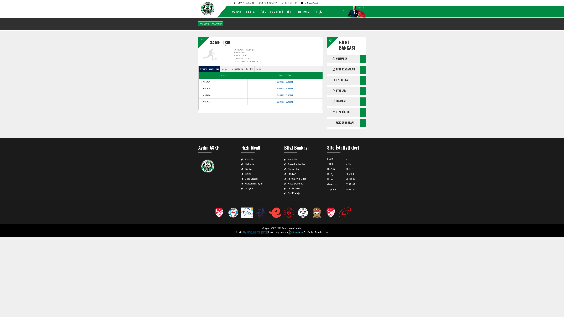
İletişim (249, 188)
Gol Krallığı (294, 193)
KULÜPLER (341, 58)
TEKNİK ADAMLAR (345, 69)
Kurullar (249, 159)
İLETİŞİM (318, 12)
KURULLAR (250, 12)
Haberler (250, 164)
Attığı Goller (237, 69)
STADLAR (340, 90)
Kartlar (249, 69)
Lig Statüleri (294, 188)
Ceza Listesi (251, 179)
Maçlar (225, 69)
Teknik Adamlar (296, 164)
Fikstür (249, 169)
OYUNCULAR (342, 80)
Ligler (248, 174)
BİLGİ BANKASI (304, 12)
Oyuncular (293, 169)
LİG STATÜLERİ (276, 12)
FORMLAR (340, 101)
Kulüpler (292, 159)
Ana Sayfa (204, 23)
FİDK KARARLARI (344, 122)
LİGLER (290, 12)
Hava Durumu (295, 184)
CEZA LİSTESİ (342, 112)
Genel (258, 69)
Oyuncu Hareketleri (209, 69)
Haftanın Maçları (254, 184)
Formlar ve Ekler (297, 179)
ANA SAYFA (236, 12)
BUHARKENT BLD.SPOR (285, 82)
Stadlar (292, 174)
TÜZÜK (263, 12)
